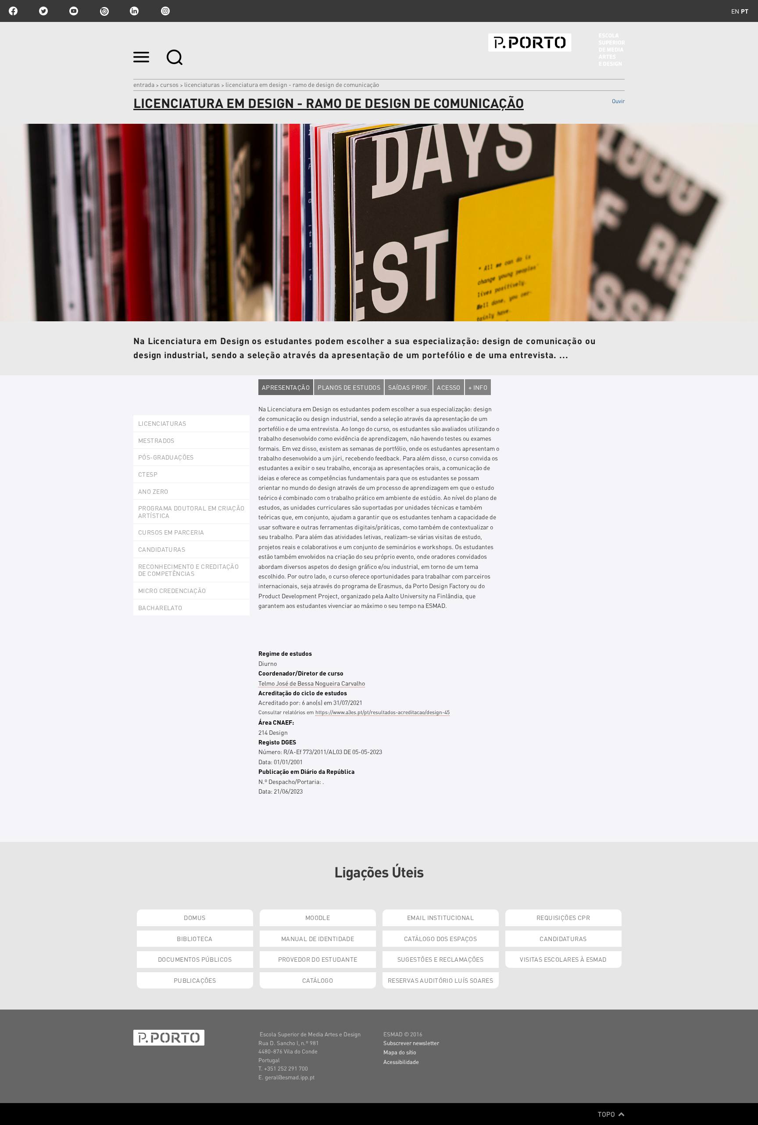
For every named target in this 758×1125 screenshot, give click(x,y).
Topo (607, 1114)
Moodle (317, 917)
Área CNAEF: (276, 722)
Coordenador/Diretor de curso (300, 673)
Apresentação (286, 387)
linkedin (134, 11)
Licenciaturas (202, 84)
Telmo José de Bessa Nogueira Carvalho (311, 683)
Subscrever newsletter (411, 1042)
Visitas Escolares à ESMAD (563, 959)
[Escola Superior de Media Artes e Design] (556, 49)
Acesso (449, 387)
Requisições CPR (563, 917)
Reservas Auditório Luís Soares (440, 980)
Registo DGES (277, 742)
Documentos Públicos (195, 959)
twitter (43, 11)
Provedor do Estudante (318, 959)
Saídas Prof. (408, 387)
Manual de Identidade (317, 938)
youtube (73, 11)
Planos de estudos (349, 387)
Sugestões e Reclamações (440, 959)
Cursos (169, 84)
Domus (194, 917)
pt (744, 11)
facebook (13, 11)
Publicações (195, 980)
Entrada (143, 84)
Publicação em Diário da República (306, 771)
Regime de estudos (285, 653)
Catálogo (317, 980)
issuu (104, 11)
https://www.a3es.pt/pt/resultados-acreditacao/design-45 (382, 712)
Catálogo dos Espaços (440, 938)
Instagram (164, 11)
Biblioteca (194, 938)
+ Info (478, 387)
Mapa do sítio (399, 1052)
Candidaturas (563, 938)
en (735, 11)
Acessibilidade (401, 1061)
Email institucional (440, 917)
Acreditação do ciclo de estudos (302, 693)
